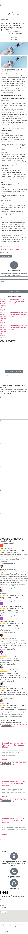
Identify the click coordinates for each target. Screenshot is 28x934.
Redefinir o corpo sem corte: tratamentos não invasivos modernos (18, 314)
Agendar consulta (6, 256)
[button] (2, 355)
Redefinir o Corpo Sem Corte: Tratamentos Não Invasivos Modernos (17, 301)
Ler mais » (5, 759)
